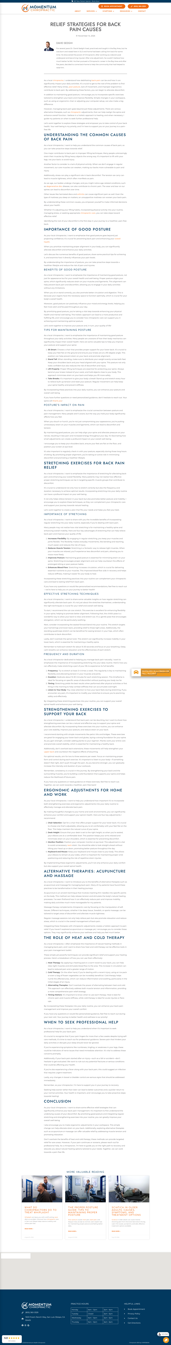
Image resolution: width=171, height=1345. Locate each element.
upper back (49, 752)
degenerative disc (54, 186)
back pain (96, 80)
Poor (70, 1220)
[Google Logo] (29, 1325)
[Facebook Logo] (23, 1325)
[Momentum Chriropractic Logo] (39, 8)
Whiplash (28, 1217)
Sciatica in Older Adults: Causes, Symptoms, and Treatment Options (126, 1211)
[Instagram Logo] (26, 1325)
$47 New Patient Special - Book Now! (86, 1)
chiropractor (58, 80)
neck (69, 845)
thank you (57, 401)
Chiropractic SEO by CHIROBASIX (139, 1342)
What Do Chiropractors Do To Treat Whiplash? (41, 1210)
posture (76, 87)
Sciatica (114, 1220)
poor (71, 87)
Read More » (29, 1228)
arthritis (80, 194)
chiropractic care (88, 213)
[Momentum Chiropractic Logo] (36, 1305)
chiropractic (75, 112)
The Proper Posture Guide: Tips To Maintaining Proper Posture (83, 1211)
